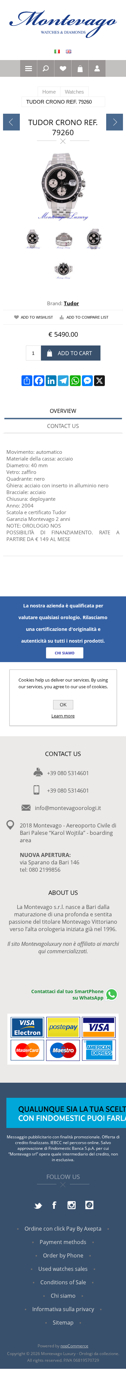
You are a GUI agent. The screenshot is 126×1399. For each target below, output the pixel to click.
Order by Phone (63, 1255)
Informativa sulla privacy (63, 1309)
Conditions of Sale (63, 1282)
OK (63, 704)
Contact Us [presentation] (63, 426)
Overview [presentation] (63, 411)
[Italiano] (57, 51)
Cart (80, 68)
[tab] (63, 411)
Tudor (71, 303)
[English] (68, 51)
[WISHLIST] (62, 68)
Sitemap (63, 1322)
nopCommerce (74, 1346)
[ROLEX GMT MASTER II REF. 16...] (11, 122)
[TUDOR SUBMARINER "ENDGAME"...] (114, 122)
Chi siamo (63, 1295)
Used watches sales (63, 1269)
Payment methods (63, 1242)
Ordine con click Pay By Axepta (63, 1228)
